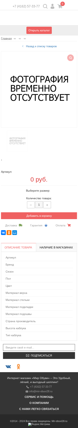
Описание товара (18, 247)
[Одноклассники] (9, 232)
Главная (6, 38)
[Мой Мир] (14, 232)
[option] (17, 141)
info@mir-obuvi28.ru (40, 391)
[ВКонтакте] (3, 232)
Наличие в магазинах (56, 247)
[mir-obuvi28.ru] (39, 18)
